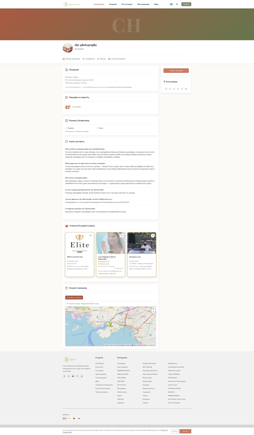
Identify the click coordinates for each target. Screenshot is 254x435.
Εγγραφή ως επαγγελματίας (104, 385)
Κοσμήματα (146, 399)
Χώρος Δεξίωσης (122, 367)
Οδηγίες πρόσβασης (73, 59)
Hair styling (111, 266)
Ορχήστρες (120, 403)
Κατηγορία (113, 4)
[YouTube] (73, 376)
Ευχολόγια (146, 385)
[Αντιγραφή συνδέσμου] (166, 88)
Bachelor (171, 392)
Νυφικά (119, 395)
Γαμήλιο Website (174, 374)
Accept (185, 431)
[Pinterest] (77, 376)
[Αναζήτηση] (177, 4)
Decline (175, 431)
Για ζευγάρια (99, 370)
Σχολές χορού (172, 385)
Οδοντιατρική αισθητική (150, 374)
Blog (156, 4)
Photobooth (172, 378)
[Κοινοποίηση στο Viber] (174, 88)
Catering (120, 399)
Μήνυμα (103, 59)
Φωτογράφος (121, 363)
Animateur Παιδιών (174, 388)
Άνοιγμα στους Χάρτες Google (90, 303)
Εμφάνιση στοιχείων (75, 297)
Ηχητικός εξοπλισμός (149, 363)
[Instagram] (68, 376)
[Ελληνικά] (171, 4)
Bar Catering (147, 367)
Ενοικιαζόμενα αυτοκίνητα (176, 367)
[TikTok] (81, 376)
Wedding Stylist (173, 395)
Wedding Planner (72, 263)
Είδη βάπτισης (172, 363)
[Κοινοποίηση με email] (186, 88)
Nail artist (120, 381)
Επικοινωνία (99, 367)
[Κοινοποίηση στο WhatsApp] (170, 88)
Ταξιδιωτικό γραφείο (174, 370)
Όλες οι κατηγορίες (174, 403)
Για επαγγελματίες (101, 378)
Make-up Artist (102, 266)
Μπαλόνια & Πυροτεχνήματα (145, 263)
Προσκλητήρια (147, 381)
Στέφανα (145, 403)
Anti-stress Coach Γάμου (177, 399)
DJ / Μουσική (133, 263)
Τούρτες (145, 395)
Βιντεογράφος (121, 388)
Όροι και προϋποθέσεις (102, 388)
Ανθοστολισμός (122, 392)
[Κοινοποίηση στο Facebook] (178, 88)
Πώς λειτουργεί (127, 4)
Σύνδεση (186, 4)
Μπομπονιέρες (147, 378)
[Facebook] (64, 376)
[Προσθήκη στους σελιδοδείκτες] (91, 236)
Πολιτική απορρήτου (101, 392)
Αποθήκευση (90, 59)
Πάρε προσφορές (143, 4)
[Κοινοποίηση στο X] (182, 88)
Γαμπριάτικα (146, 392)
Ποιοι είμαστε (99, 363)
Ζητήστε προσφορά (118, 59)
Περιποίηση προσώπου (150, 370)
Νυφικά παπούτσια (149, 388)
